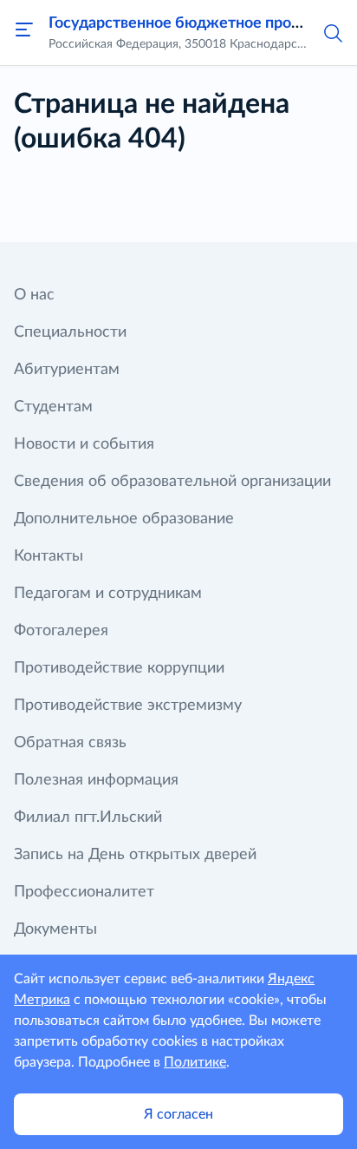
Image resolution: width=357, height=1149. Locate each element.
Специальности (70, 332)
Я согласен (178, 1114)
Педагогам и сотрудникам (108, 593)
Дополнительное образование (124, 519)
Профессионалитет (84, 892)
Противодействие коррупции (119, 668)
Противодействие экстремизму (128, 705)
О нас (34, 295)
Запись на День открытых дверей (135, 855)
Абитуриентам (67, 370)
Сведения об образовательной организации (172, 481)
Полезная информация (96, 780)
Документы (55, 929)
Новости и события (84, 444)
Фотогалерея (61, 631)
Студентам (53, 407)
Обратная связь (70, 743)
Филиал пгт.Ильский (88, 817)
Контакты (48, 556)
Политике (195, 1062)
